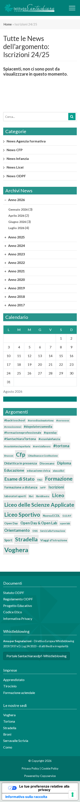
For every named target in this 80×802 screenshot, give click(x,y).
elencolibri (58, 470)
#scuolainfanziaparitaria (17, 446)
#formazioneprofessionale (22, 432)
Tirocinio (10, 686)
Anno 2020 (16, 279)
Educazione (14, 470)
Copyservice (48, 776)
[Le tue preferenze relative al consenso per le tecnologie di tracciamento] (72, 795)
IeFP (43, 487)
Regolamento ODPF (18, 599)
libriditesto (42, 496)
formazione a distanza (20, 487)
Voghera (16, 549)
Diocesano (47, 463)
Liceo (58, 495)
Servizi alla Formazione (52, 530)
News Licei (15, 167)
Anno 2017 (16, 305)
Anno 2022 (16, 262)
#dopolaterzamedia (38, 426)
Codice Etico (12, 612)
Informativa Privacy (17, 618)
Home (7, 24)
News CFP (15, 150)
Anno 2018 (16, 296)
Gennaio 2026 (18, 209)
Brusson (8, 455)
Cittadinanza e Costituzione (43, 455)
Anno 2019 (16, 288)
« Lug (39, 399)
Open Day (11, 523)
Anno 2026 (16, 200)
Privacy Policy (30, 768)
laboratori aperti (15, 496)
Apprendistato (14, 680)
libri (31, 496)
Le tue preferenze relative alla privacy (44, 788)
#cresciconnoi (12, 426)
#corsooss (62, 420)
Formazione (59, 479)
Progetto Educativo (17, 606)
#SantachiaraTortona (20, 439)
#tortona (61, 445)
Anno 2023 (16, 254)
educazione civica (38, 470)
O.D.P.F (67, 515)
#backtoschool (14, 420)
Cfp (20, 454)
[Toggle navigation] (72, 8)
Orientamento (17, 530)
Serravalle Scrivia (15, 741)
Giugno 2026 (17, 222)
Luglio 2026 (16, 228)
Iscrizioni (56, 487)
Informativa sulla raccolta (26, 797)
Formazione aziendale (19, 693)
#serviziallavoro (42, 446)
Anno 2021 (16, 271)
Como (7, 747)
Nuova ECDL (51, 515)
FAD (39, 479)
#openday (50, 432)
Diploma (64, 463)
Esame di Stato (19, 479)
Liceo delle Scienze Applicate (39, 504)
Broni (7, 734)
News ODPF (16, 176)
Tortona (9, 721)
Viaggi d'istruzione (53, 540)
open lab (65, 523)
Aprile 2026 (16, 215)
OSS (35, 530)
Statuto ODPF (14, 593)
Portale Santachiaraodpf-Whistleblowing (36, 656)
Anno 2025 (16, 237)
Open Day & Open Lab (38, 523)
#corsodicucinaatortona (41, 420)
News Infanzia (18, 158)
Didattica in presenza (20, 463)
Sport (8, 540)
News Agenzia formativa (26, 141)
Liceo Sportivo (22, 514)
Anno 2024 (16, 245)
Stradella (26, 539)
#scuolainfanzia (49, 439)
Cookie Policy (49, 768)
